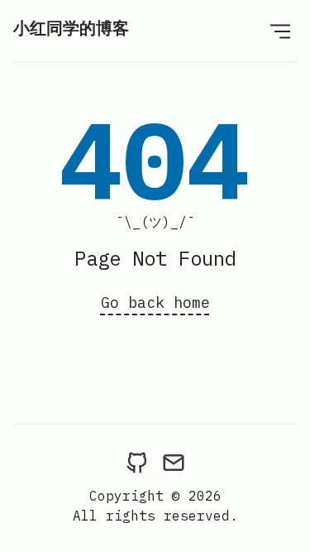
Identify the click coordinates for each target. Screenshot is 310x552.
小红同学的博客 (71, 28)
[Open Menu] (280, 30)
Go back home (155, 302)
